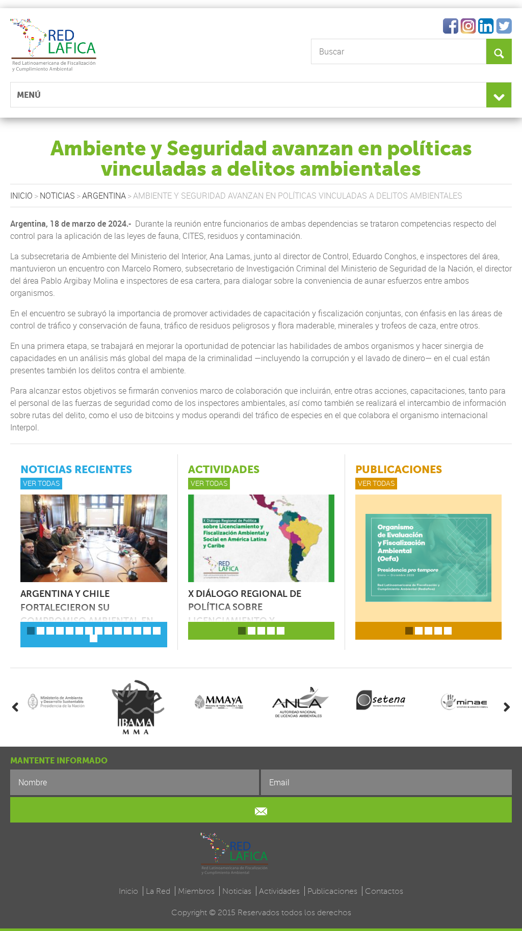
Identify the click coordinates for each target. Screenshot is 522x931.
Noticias (57, 195)
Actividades (279, 891)
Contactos (384, 891)
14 (157, 631)
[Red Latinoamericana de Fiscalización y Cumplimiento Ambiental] (85, 43)
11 (128, 631)
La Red (158, 891)
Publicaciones (332, 891)
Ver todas (41, 483)
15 (93, 638)
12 (137, 631)
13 (147, 631)
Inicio (21, 195)
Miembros (196, 891)
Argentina (104, 195)
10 (118, 631)
